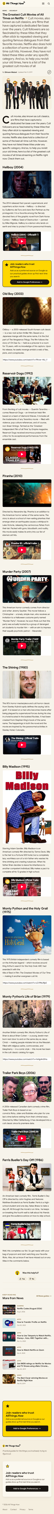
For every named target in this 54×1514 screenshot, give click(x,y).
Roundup (13, 11)
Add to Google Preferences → (29, 282)
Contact (13, 1509)
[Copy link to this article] (49, 72)
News (5, 11)
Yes (23, 1279)
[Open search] (48, 3)
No (33, 1279)
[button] (27, 184)
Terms (30, 1509)
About (5, 1509)
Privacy (22, 1509)
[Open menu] (43, 3)
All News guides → (43, 1296)
